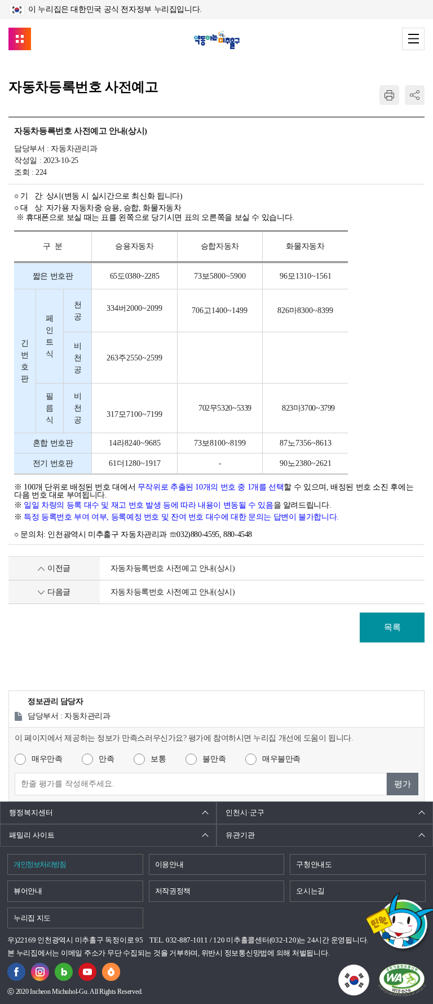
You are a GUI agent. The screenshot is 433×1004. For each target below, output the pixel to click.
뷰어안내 (28, 891)
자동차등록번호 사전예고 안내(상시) (173, 568)
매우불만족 (281, 759)
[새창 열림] (64, 969)
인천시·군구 (245, 812)
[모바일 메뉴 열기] (413, 39)
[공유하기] (415, 95)
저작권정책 (173, 891)
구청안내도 (314, 864)
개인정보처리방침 (39, 864)
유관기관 (240, 835)
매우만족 (47, 759)
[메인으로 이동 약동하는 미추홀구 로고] (217, 39)
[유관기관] (19, 39)
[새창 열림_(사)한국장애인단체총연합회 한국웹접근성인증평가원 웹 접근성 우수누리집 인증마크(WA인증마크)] (402, 980)
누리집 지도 (32, 918)
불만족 (214, 759)
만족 (106, 759)
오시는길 (310, 891)
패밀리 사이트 (32, 835)
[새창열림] (16, 969)
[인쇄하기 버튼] (389, 95)
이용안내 (169, 864)
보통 (158, 759)
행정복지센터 (31, 812)
